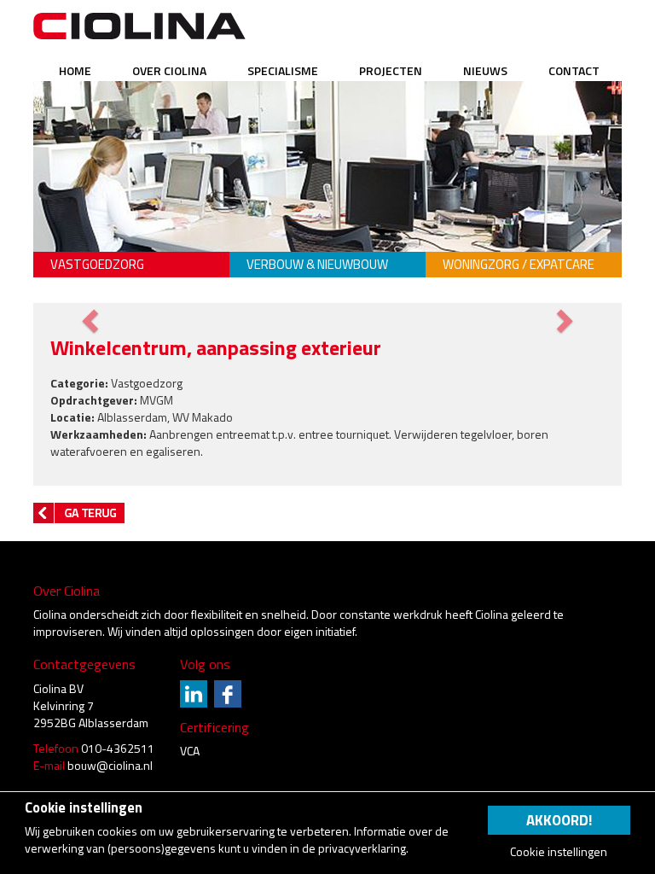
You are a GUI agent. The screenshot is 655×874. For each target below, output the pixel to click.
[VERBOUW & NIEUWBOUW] (327, 239)
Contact (574, 70)
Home (75, 70)
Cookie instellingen (558, 851)
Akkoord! (559, 820)
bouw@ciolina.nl (110, 765)
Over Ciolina (169, 70)
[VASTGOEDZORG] (131, 239)
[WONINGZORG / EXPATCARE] (524, 239)
